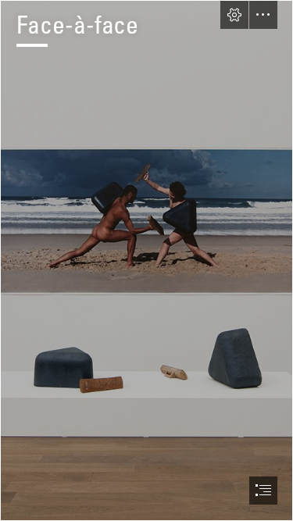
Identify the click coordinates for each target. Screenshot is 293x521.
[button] (234, 15)
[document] (146, 260)
